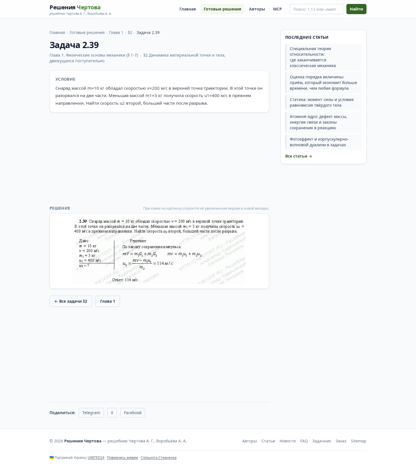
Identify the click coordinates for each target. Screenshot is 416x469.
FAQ (304, 441)
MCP (277, 9)
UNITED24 (96, 457)
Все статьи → (298, 156)
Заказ (341, 441)
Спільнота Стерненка (159, 457)
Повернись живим (122, 457)
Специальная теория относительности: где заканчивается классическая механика (313, 57)
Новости (288, 441)
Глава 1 (116, 32)
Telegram (91, 412)
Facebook (132, 412)
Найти (356, 9)
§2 (130, 32)
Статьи (268, 441)
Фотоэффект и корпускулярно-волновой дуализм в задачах (319, 141)
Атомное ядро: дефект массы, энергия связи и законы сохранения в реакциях (318, 122)
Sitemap (358, 441)
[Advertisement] (159, 159)
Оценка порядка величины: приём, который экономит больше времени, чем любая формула (323, 82)
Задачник (321, 441)
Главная (187, 9)
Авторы (257, 9)
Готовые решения (222, 9)
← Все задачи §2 (70, 301)
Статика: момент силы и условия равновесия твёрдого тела (322, 102)
